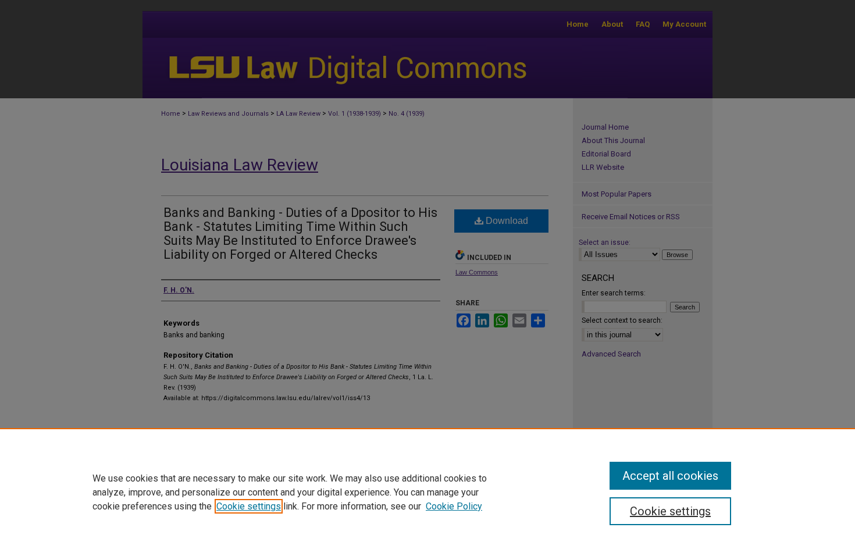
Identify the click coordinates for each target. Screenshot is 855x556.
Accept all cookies (670, 476)
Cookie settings (248, 506)
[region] (427, 492)
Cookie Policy (454, 506)
